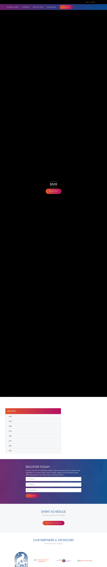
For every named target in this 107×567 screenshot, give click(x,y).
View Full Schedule (53, 523)
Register (66, 7)
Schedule (25, 7)
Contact (92, 2)
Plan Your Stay (38, 7)
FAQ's (87, 2)
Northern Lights (12, 7)
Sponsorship (51, 7)
